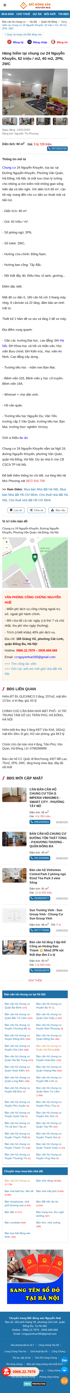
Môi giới (50, 14)
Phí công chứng (14, 1364)
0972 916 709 (35, 481)
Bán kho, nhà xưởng (48, 1222)
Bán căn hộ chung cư (17, 1180)
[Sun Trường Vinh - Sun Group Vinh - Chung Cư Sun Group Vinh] (14, 915)
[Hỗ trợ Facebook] (64, 1371)
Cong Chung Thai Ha (15, 1351)
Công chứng (54, 1370)
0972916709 (59, 148)
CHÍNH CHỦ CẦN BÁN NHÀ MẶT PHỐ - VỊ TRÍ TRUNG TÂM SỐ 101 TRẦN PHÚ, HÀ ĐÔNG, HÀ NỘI (34, 715)
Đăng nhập (40, 42)
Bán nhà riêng (44, 1180)
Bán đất (9, 1212)
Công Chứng (58, 1351)
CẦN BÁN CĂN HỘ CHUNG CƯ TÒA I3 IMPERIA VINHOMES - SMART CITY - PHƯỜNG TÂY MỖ (46, 798)
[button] (65, 92)
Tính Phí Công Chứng (46, 1358)
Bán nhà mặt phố (46, 1191)
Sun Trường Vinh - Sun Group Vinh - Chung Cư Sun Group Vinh (46, 914)
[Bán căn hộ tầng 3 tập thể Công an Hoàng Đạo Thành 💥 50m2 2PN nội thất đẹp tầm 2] (14, 947)
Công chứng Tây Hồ (48, 1345)
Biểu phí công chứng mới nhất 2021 (45, 1364)
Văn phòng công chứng (23, 1377)
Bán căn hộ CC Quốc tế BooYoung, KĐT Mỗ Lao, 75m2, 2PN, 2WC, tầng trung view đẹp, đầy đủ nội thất (34, 763)
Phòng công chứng (49, 1377)
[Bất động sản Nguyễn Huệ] (35, 5)
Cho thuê (23, 14)
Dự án (37, 14)
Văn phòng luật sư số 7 (22, 1345)
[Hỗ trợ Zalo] (64, 1361)
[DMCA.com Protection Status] (35, 1384)
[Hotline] (6, 1371)
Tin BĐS (63, 14)
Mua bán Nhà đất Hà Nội (41, 489)
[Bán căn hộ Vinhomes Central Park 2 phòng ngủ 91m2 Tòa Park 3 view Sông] (14, 875)
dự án (23, 438)
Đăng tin (62, 42)
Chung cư (9, 167)
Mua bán (7, 14)
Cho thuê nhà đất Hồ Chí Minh (30, 500)
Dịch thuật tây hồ (38, 1351)
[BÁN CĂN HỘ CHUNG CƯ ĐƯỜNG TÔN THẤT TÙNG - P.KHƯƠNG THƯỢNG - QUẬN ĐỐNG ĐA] (14, 839)
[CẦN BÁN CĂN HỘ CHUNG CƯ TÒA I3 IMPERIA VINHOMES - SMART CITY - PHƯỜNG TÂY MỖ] (14, 794)
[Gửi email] (64, 1381)
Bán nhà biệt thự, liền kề (19, 1191)
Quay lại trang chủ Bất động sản (24, 34)
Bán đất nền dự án (47, 1201)
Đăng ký (18, 42)
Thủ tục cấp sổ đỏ (21, 1358)
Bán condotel (12, 1222)
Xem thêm (35, 980)
